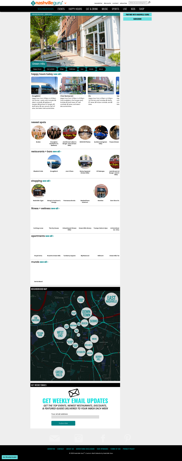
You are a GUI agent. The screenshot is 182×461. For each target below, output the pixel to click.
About (101, 69)
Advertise (123, 3)
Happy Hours (75, 9)
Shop (141, 9)
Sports (115, 9)
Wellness (72, 69)
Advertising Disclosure (85, 449)
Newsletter (98, 3)
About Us (70, 449)
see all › (57, 74)
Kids (133, 9)
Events (61, 9)
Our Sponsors (102, 449)
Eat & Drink (92, 9)
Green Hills (48, 14)
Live (125, 9)
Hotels (91, 69)
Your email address (59, 414)
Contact (115, 3)
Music (105, 9)
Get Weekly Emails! (10, 457)
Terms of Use (115, 449)
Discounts (107, 3)
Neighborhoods (46, 9)
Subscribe (137, 19)
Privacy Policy (129, 449)
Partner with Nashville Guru (137, 14)
